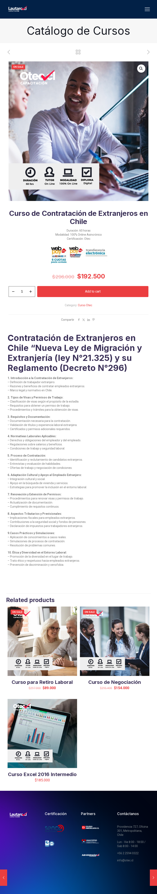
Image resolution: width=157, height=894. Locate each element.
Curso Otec (85, 305)
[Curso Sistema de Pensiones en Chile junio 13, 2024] (3, 878)
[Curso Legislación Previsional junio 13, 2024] (153, 878)
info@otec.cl (125, 860)
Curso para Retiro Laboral (42, 682)
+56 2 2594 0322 (128, 853)
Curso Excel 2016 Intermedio (42, 774)
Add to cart (93, 291)
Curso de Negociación (114, 682)
